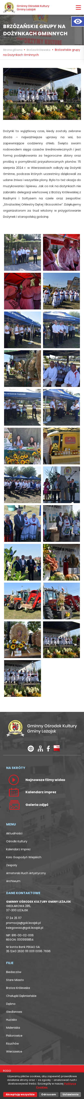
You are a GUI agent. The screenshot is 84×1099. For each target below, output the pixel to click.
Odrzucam (48, 1094)
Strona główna (13, 50)
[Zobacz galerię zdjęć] (13, 805)
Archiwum (13, 881)
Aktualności (14, 833)
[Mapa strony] (40, 748)
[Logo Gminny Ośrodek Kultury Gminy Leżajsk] (26, 7)
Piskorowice (14, 1036)
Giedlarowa (14, 1012)
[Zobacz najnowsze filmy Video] (14, 780)
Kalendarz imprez (18, 849)
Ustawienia (70, 1094)
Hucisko (11, 1020)
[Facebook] (48, 748)
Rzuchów (12, 1044)
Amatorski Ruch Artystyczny (26, 873)
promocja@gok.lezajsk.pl (23, 923)
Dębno (10, 1004)
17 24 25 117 (14, 918)
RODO (7, 1071)
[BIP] (57, 748)
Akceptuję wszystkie (20, 1094)
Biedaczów (13, 972)
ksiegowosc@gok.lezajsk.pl (24, 928)
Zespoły (11, 865)
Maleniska (13, 1028)
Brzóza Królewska (38, 50)
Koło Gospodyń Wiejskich (23, 857)
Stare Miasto (15, 980)
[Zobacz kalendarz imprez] (14, 792)
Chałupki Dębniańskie (21, 996)
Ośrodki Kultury (16, 841)
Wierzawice (14, 1051)
